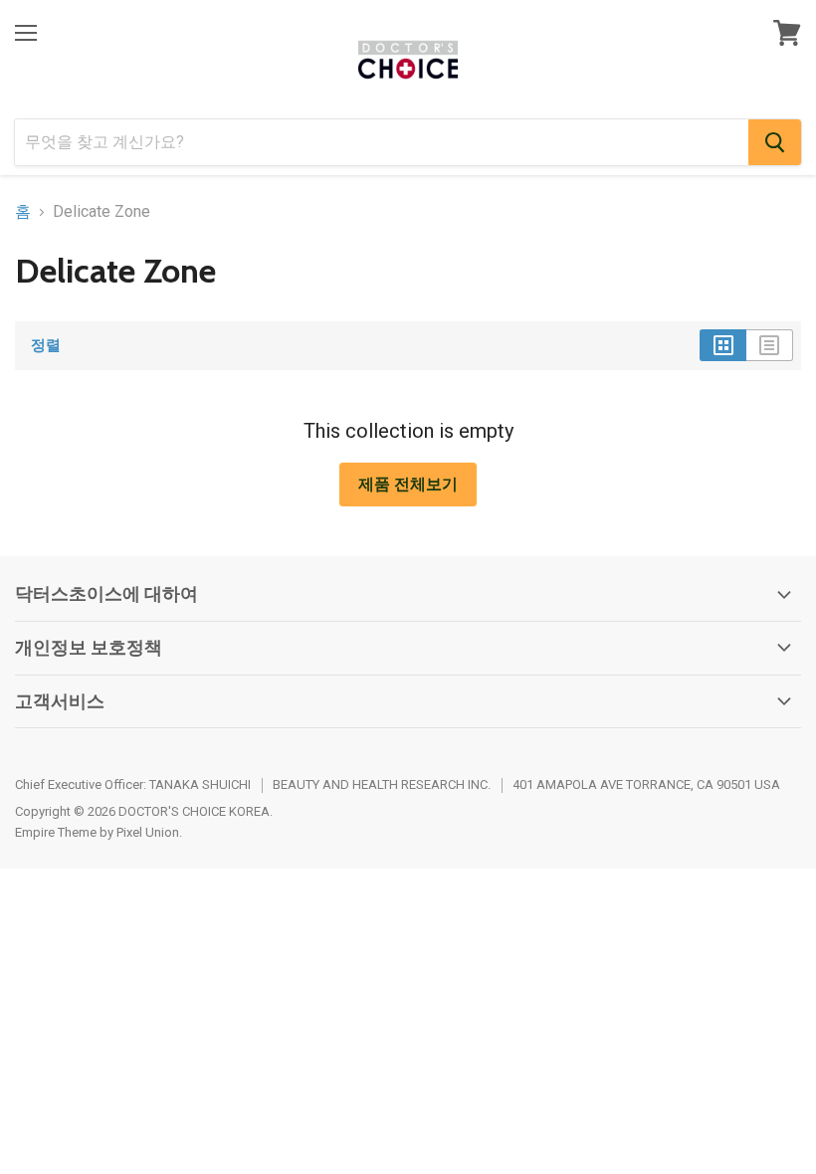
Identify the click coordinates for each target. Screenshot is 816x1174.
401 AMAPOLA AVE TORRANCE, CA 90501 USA (646, 784)
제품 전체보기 (408, 484)
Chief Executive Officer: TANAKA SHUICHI (133, 784)
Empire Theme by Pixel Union (97, 832)
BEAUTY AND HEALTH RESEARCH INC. (382, 784)
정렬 (46, 345)
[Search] (774, 142)
